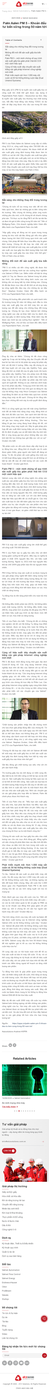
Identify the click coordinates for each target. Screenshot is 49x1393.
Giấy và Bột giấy (9, 1192)
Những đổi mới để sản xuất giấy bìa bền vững (23, 54)
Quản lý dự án (8, 1252)
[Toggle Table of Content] (41, 40)
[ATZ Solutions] (24, 4)
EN (46, 4)
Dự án (4, 1317)
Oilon (4, 1287)
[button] (14, 1111)
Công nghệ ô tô (9, 1230)
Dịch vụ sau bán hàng (11, 1256)
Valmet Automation (30, 18)
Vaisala (5, 1295)
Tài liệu (5, 1322)
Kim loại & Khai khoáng (12, 1213)
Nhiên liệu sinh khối (10, 1209)
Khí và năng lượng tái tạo (13, 1200)
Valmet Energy (8, 1278)
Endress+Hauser (9, 1283)
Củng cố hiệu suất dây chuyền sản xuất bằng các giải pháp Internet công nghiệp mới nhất (23, 69)
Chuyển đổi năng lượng (12, 1205)
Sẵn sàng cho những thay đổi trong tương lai (24, 48)
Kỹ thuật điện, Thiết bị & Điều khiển (17, 1244)
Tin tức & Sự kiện (10, 1313)
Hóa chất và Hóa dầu (11, 1196)
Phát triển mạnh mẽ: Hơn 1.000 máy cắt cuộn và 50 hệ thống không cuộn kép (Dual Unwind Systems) (24, 78)
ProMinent (6, 1291)
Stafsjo (5, 1299)
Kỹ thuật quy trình (10, 1248)
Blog (4, 1326)
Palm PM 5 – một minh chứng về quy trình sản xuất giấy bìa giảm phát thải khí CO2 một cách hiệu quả (23, 61)
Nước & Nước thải (10, 1221)
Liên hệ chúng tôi (10, 1338)
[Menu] (4, 3)
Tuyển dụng (7, 1330)
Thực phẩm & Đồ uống (12, 1217)
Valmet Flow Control (11, 1274)
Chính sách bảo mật (24, 1388)
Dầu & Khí (6, 1225)
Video (4, 1334)
